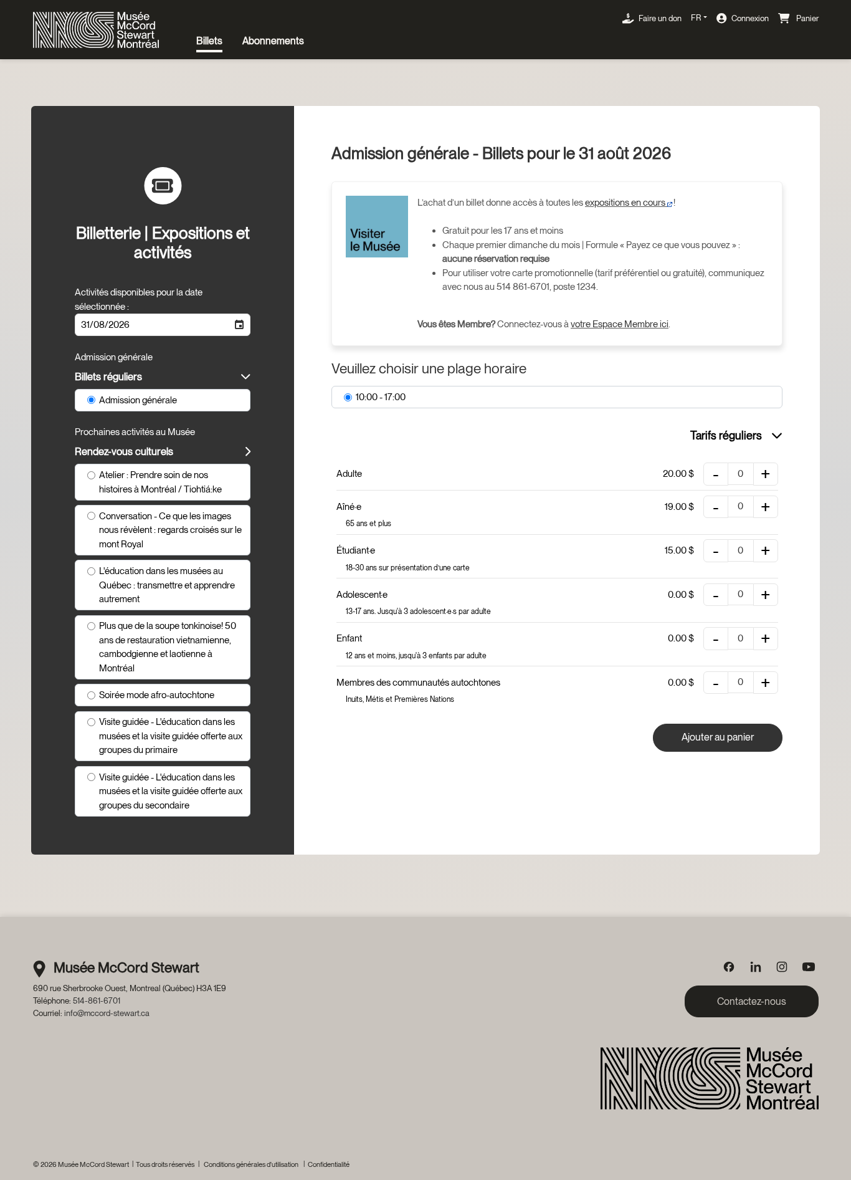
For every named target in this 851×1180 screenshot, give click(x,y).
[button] (239, 324)
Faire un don (660, 18)
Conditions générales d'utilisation (251, 1164)
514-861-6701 (96, 1000)
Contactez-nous (751, 1001)
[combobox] (152, 324)
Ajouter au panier (718, 737)
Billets (209, 41)
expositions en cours (626, 202)
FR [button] (696, 17)
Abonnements (273, 41)
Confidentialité (328, 1164)
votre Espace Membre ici (619, 324)
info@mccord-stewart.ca (107, 1013)
